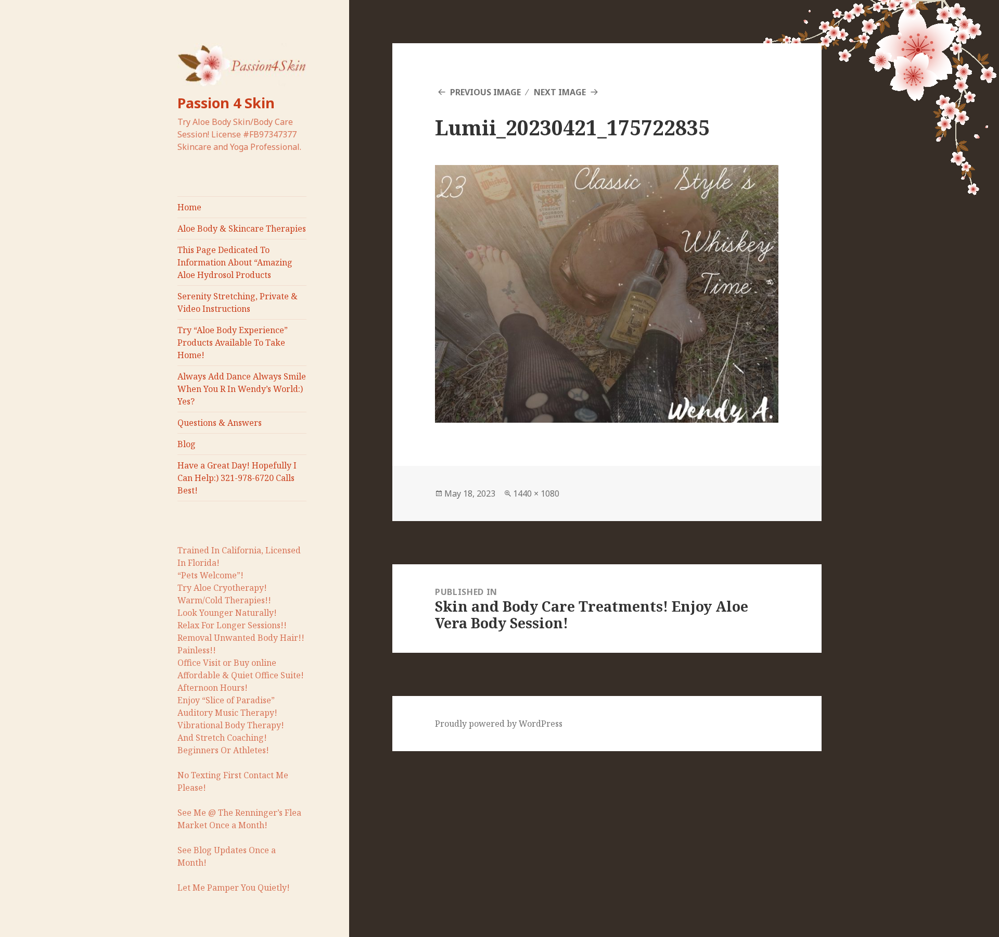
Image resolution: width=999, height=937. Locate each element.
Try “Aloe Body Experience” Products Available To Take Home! (232, 342)
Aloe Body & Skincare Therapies (241, 228)
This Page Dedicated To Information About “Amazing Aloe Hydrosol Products (234, 262)
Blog (186, 444)
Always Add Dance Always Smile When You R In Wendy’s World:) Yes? (241, 389)
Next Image (560, 92)
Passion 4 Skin (226, 102)
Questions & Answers (219, 422)
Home (189, 207)
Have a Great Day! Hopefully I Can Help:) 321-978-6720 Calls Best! (237, 478)
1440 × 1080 (536, 493)
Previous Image (485, 92)
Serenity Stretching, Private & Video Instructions (237, 302)
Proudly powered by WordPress (498, 723)
